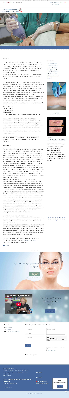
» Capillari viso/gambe (52, 70)
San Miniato (6, 381)
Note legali (39, 377)
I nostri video (50, 311)
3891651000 (8, 375)
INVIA (28, 345)
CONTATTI (8, 2)
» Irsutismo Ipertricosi (52, 67)
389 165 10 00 (55, 2)
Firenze (20, 372)
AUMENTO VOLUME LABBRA (56, 140)
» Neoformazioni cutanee (53, 76)
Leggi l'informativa (51, 350)
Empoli (10, 379)
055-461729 (7, 374)
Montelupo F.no (26, 379)
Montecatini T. (17, 379)
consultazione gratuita (28, 240)
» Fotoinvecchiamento (52, 65)
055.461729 (55, 5)
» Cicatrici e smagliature (52, 72)
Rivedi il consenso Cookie (42, 383)
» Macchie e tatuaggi (52, 74)
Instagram (39, 372)
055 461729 (9, 327)
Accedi (60, 386)
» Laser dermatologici (52, 63)
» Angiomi (49, 78)
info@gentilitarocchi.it (14, 331)
